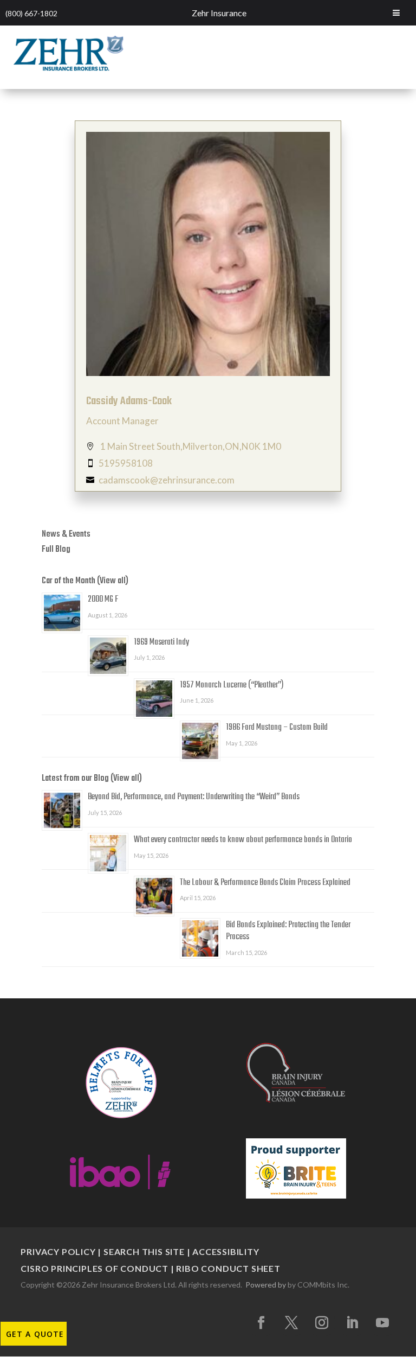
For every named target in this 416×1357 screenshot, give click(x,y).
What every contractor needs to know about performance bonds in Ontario (243, 840)
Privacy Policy (58, 1251)
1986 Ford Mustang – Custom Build (277, 728)
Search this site (144, 1251)
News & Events (66, 534)
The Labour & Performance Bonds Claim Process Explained (265, 883)
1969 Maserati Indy (161, 642)
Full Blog (56, 550)
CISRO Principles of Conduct (94, 1268)
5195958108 (126, 463)
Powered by (265, 1284)
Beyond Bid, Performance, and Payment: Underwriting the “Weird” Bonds (194, 797)
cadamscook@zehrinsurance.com (167, 480)
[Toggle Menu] (396, 13)
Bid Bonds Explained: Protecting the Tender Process (288, 931)
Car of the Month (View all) (85, 581)
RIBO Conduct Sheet (228, 1268)
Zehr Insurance (219, 13)
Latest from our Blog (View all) (92, 779)
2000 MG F (103, 600)
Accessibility (225, 1251)
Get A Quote (35, 1334)
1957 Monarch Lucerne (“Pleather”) (232, 685)
